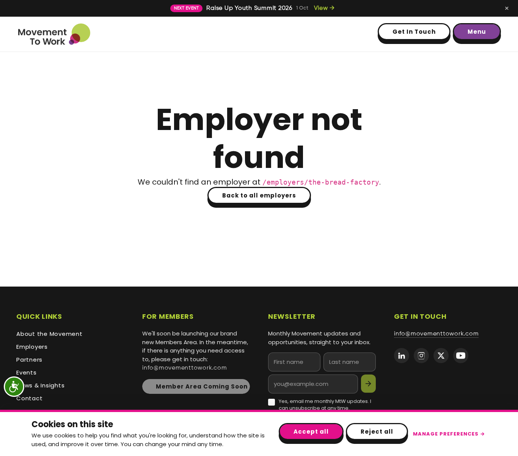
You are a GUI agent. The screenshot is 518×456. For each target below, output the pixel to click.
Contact (29, 398)
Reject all (377, 432)
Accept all (311, 432)
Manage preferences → (449, 433)
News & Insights (40, 385)
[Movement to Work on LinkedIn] (401, 355)
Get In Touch (414, 32)
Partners (29, 360)
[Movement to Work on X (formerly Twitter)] (441, 355)
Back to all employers (259, 195)
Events (26, 372)
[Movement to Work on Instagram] (421, 355)
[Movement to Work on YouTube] (460, 355)
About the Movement (49, 334)
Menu (477, 32)
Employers (32, 347)
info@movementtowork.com (184, 368)
